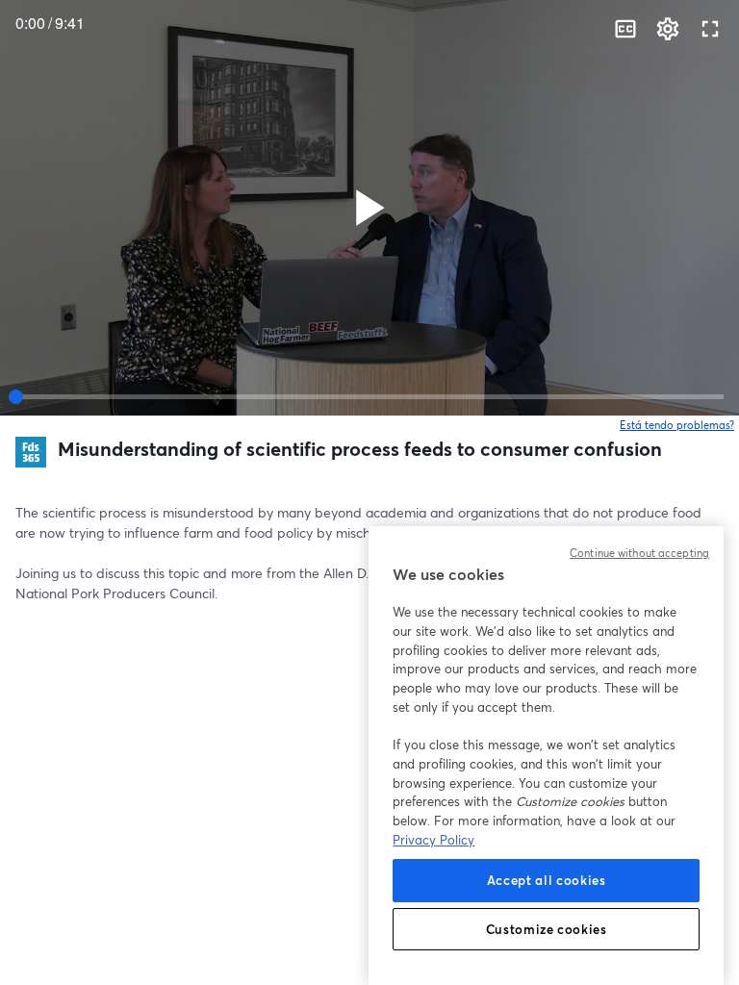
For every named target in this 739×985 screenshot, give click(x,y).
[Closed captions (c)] (625, 28)
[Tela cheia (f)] (710, 28)
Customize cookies (546, 929)
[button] (369, 208)
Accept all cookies (546, 880)
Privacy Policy (433, 839)
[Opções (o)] (667, 28)
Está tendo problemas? (677, 425)
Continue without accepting (639, 553)
